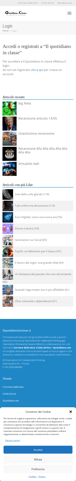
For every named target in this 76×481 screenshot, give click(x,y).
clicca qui (37, 70)
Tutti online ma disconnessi (31, 205)
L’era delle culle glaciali (28, 194)
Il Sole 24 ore (47, 2)
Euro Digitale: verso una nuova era (36, 217)
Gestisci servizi (12, 440)
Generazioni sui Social (28, 240)
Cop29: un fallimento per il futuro (35, 251)
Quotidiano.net (64, 2)
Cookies (33, 476)
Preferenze (38, 469)
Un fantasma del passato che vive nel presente (43, 274)
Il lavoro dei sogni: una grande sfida (36, 262)
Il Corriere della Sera (28, 2)
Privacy (41, 476)
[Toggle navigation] (69, 13)
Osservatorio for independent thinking (25, 360)
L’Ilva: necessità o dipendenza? (33, 301)
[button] (70, 411)
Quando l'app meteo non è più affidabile (39, 289)
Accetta (38, 450)
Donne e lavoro (24, 228)
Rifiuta (38, 459)
